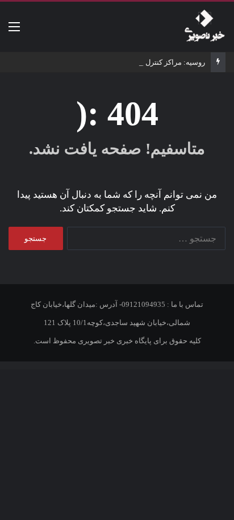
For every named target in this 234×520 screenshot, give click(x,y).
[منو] (14, 31)
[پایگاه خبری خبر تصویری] (204, 27)
